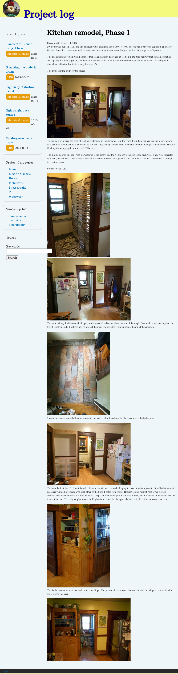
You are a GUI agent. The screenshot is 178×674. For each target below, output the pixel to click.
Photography (17, 187)
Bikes (12, 169)
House (13, 178)
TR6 (10, 77)
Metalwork (16, 183)
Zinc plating (17, 224)
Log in (5, 671)
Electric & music (18, 53)
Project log (49, 14)
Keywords (13, 246)
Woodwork (16, 196)
